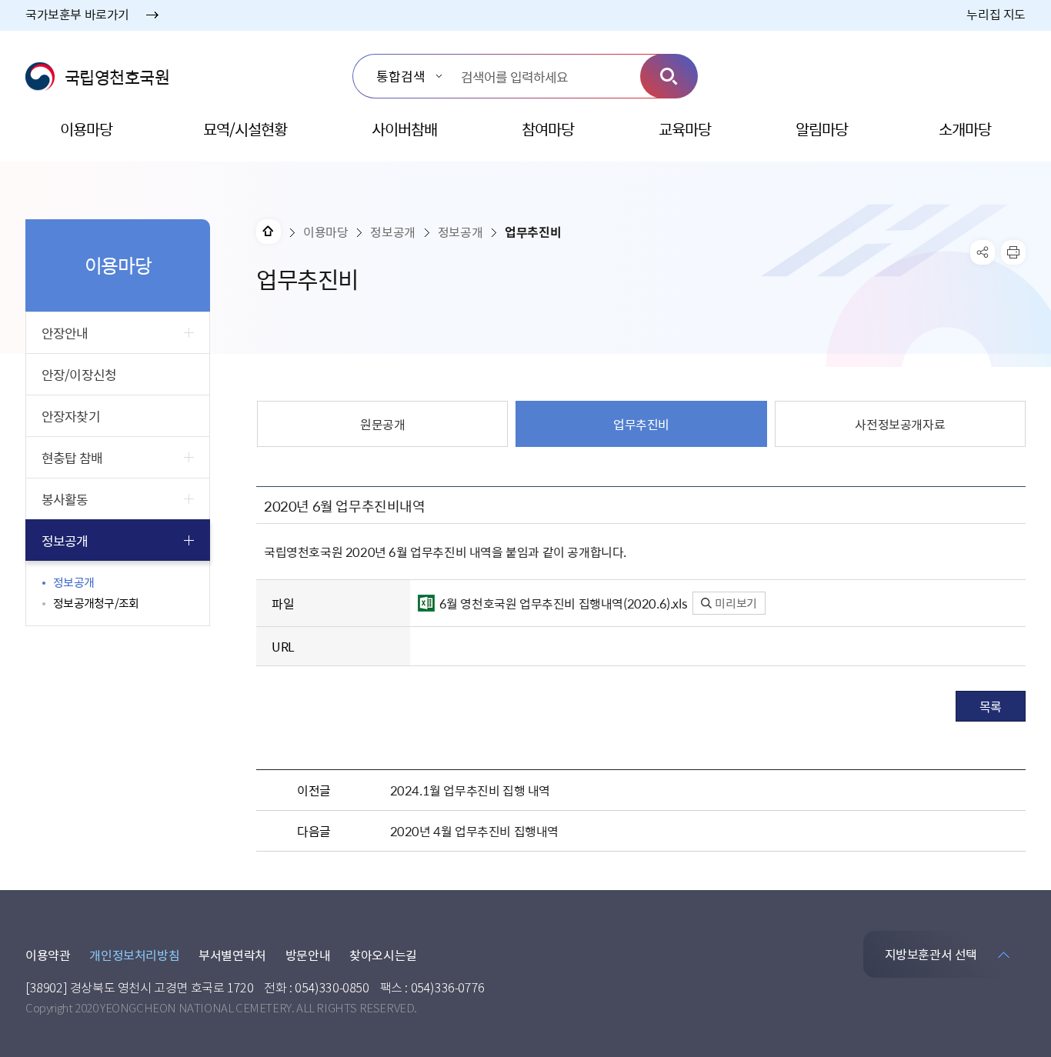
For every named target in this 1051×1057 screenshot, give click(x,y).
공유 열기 (982, 252)
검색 (669, 76)
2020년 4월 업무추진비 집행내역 (474, 831)
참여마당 (548, 129)
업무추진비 (641, 424)
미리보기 (735, 603)
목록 (990, 706)
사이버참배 (404, 129)
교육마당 (685, 129)
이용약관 (47, 954)
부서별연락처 (232, 954)
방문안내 (307, 954)
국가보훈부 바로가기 (77, 14)
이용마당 (86, 129)
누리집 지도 (996, 14)
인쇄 (1013, 252)
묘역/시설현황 (245, 129)
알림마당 (822, 129)
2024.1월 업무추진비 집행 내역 (470, 790)
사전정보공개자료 (900, 424)
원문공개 (382, 424)
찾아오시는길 (383, 954)
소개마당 (965, 129)
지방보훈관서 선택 (931, 954)
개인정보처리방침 (134, 954)
